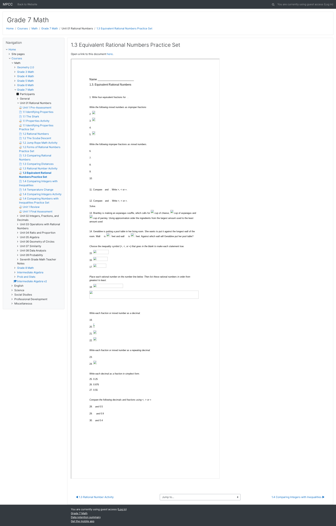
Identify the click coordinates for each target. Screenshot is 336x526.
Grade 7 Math (49, 28)
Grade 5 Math (25, 80)
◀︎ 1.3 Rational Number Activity (95, 497)
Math (34, 28)
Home (10, 28)
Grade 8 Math (25, 267)
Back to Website (27, 4)
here (110, 54)
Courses (22, 28)
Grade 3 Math (25, 71)
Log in (328, 4)
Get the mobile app (82, 521)
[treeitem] (33, 50)
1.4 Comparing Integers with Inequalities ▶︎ (298, 497)
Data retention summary (86, 517)
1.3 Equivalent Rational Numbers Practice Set (124, 28)
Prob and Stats (26, 276)
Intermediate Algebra (30, 272)
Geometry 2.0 (25, 67)
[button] (273, 4)
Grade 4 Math (25, 76)
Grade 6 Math (25, 85)
